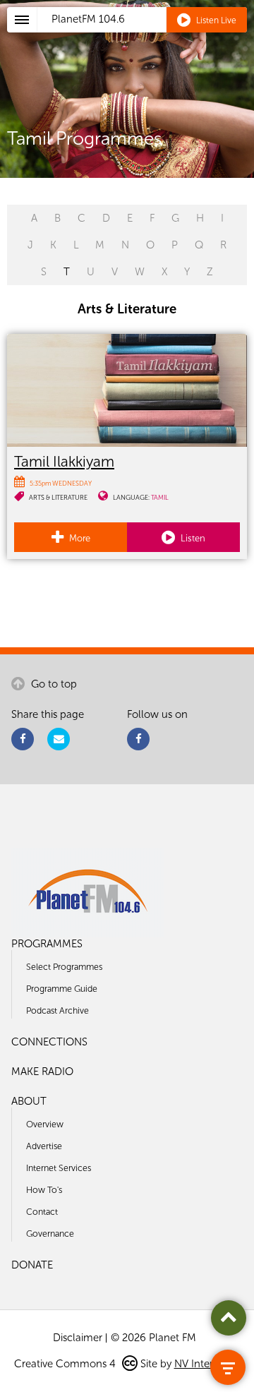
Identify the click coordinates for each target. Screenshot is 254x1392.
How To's (44, 1189)
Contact (42, 1211)
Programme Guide (61, 988)
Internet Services (58, 1168)
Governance (50, 1233)
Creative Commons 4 (66, 1363)
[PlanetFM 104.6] (145, 36)
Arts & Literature (58, 497)
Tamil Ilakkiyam (64, 461)
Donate (32, 1265)
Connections (49, 1042)
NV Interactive (207, 1363)
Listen (192, 538)
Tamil (160, 497)
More (78, 538)
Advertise (44, 1146)
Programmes (47, 943)
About (29, 1101)
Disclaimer (77, 1337)
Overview (45, 1124)
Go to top (52, 684)
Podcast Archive (57, 1010)
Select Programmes (64, 966)
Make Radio (42, 1071)
